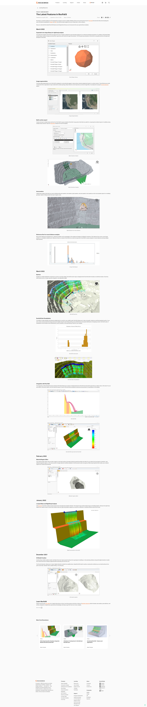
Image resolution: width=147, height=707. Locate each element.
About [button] (84, 2)
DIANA (88, 692)
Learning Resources (43, 7)
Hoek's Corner (77, 686)
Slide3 (51, 22)
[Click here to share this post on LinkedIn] (101, 17)
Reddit (102, 690)
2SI (87, 695)
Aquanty (88, 698)
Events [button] (78, 2)
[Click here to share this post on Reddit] (108, 17)
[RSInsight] (92, 2)
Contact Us (89, 686)
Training (75, 688)
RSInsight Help (77, 703)
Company (89, 683)
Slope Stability (64, 683)
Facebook (103, 686)
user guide (47, 603)
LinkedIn (102, 683)
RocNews (76, 689)
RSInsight (63, 691)
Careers (88, 685)
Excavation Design (65, 685)
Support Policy (77, 700)
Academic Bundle (65, 698)
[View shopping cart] (105, 2)
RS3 (55, 22)
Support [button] (72, 2)
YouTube (102, 684)
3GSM (88, 694)
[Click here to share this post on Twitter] (104, 17)
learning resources (86, 603)
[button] (102, 2)
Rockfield (89, 697)
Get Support (76, 705)
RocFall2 (91, 20)
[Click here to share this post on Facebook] (106, 17)
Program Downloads (78, 695)
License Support (77, 698)
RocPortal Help (77, 702)
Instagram (103, 687)
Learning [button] (65, 2)
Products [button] (57, 2)
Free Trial (63, 699)
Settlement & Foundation (66, 686)
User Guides (76, 685)
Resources (76, 683)
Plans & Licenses (64, 694)
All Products (63, 693)
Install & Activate (77, 697)
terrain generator (105, 84)
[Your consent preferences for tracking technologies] (145, 705)
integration (52, 123)
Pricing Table (64, 696)
